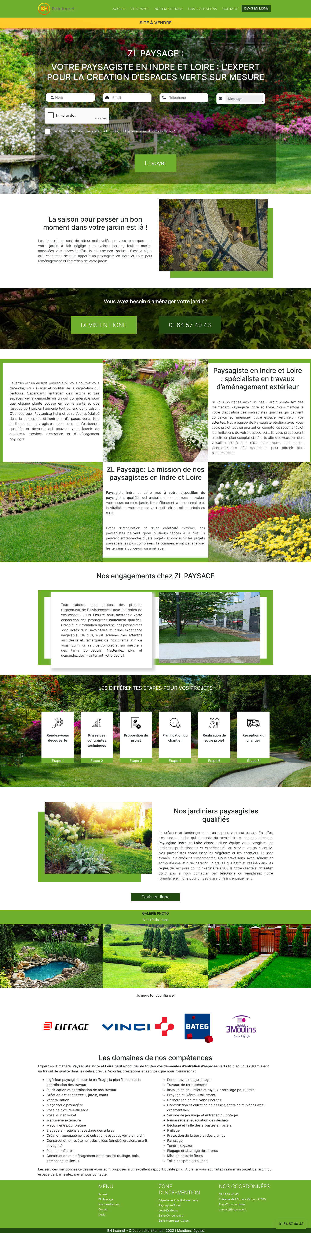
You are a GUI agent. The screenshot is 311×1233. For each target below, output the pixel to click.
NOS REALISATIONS (202, 9)
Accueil (119, 9)
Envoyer (155, 162)
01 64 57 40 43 (190, 325)
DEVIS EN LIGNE (256, 8)
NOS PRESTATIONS (169, 9)
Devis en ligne (155, 896)
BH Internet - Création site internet (135, 1230)
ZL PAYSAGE (140, 9)
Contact (230, 9)
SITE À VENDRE (156, 22)
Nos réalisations (155, 920)
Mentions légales (190, 1230)
